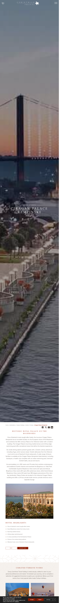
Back (11, 548)
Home (7, 425)
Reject (39, 599)
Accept (32, 599)
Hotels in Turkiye (29, 425)
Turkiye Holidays (20, 425)
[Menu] (55, 3)
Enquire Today (22, 548)
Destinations (12, 425)
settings (17, 601)
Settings (48, 599)
